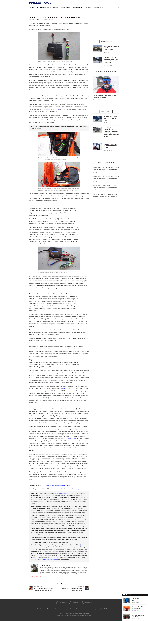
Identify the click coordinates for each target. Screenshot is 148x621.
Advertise (86, 609)
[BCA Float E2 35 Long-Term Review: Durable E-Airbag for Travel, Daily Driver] (126, 616)
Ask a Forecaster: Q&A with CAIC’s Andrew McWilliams (104, 96)
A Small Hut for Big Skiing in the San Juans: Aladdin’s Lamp (111, 47)
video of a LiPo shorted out (50, 559)
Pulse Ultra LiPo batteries (65, 493)
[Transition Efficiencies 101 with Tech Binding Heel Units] (97, 119)
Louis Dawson (37, 19)
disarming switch (73, 438)
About (71, 609)
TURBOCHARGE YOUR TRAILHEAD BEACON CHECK (111, 146)
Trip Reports (77, 7)
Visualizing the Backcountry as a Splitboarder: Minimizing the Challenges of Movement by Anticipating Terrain (111, 132)
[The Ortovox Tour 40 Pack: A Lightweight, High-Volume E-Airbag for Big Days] (126, 600)
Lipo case (82, 545)
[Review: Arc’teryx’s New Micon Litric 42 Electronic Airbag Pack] (126, 608)
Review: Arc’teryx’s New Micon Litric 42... (138, 607)
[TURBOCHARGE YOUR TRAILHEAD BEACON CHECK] (97, 146)
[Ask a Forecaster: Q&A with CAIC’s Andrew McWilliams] (106, 84)
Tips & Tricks (65, 7)
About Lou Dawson (39, 609)
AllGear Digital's (73, 613)
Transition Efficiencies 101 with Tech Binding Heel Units (111, 118)
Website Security (109, 609)
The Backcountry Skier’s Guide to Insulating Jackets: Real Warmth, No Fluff (106, 170)
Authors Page (63, 609)
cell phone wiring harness (68, 388)
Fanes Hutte (56, 109)
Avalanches (34, 7)
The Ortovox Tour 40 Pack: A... (139, 599)
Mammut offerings (64, 472)
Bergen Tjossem (97, 167)
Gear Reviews (45, 7)
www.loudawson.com (36, 576)
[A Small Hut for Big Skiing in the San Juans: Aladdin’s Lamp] (97, 48)
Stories (88, 7)
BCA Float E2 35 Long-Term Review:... (138, 615)
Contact (78, 609)
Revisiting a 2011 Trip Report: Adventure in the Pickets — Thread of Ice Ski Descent (111, 60)
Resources (98, 7)
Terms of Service (52, 609)
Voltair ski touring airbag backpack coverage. (59, 485)
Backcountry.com (77, 489)
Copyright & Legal (96, 609)
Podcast (56, 7)
